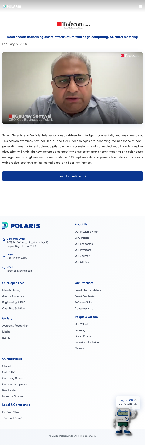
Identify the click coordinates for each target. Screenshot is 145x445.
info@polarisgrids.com (20, 270)
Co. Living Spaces (13, 378)
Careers (79, 348)
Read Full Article (70, 176)
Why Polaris (82, 237)
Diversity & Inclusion (87, 342)
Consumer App (84, 308)
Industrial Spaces (12, 396)
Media (6, 331)
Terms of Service (12, 417)
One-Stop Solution (13, 308)
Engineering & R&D (13, 302)
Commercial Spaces (14, 384)
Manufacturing (11, 290)
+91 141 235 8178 (17, 258)
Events (6, 337)
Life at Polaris (83, 336)
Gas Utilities (9, 372)
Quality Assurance (13, 296)
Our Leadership (84, 243)
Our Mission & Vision (87, 231)
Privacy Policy (10, 411)
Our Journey (82, 255)
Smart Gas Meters (85, 296)
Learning (80, 330)
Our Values (81, 324)
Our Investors (83, 249)
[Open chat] (124, 419)
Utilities (6, 366)
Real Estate (9, 390)
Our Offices (82, 261)
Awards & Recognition (15, 325)
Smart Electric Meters (88, 290)
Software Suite (83, 302)
